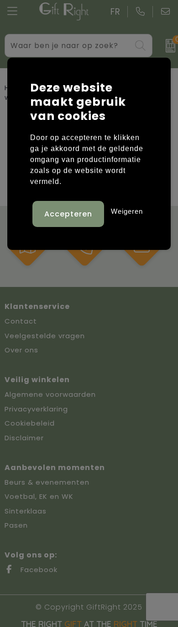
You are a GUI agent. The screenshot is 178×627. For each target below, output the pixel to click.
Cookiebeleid (30, 423)
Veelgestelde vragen (45, 336)
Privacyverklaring (36, 409)
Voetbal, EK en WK (39, 496)
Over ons (21, 350)
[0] (167, 46)
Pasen (16, 525)
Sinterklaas (26, 511)
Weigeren (127, 211)
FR (115, 11)
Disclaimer (24, 438)
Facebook (38, 569)
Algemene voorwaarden (50, 394)
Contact (21, 321)
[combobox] (68, 45)
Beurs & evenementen (47, 482)
